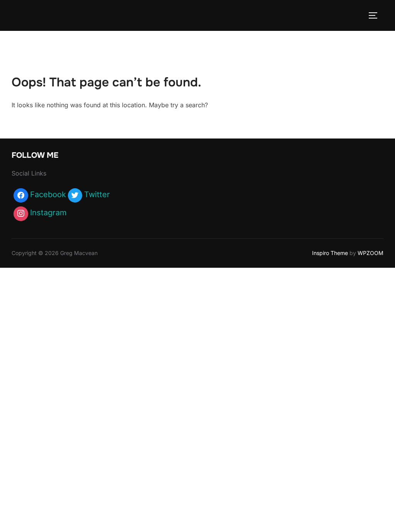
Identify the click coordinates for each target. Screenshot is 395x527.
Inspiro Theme (330, 253)
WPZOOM (370, 253)
